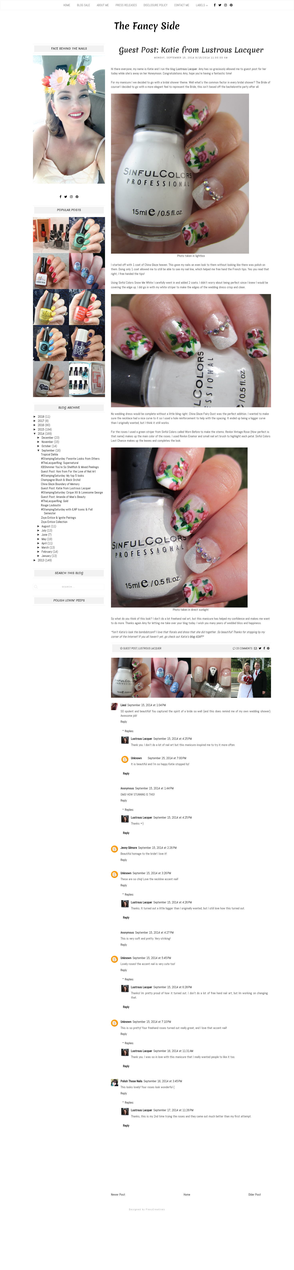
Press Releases (126, 5)
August (46, 526)
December (48, 437)
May (44, 539)
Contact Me (181, 5)
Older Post (254, 1194)
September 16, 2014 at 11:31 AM (173, 1051)
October (47, 446)
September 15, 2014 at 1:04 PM (146, 705)
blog (192, 636)
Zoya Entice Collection (54, 522)
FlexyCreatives (155, 1209)
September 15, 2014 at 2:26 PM (157, 848)
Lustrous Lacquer (186, 69)
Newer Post (118, 1194)
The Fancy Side (147, 26)
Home (66, 5)
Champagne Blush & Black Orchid (60, 480)
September (48, 450)
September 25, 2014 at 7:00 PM (167, 758)
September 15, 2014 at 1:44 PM (154, 788)
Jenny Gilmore (129, 848)
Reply (124, 722)
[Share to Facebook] (264, 648)
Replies (129, 731)
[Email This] (255, 648)
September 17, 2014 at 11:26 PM (173, 1110)
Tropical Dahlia (49, 454)
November (48, 442)
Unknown (136, 758)
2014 (41, 433)
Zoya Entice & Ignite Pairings (58, 517)
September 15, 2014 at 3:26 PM (152, 873)
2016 (41, 425)
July (44, 530)
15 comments (244, 648)
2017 (41, 421)
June (45, 534)
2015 (41, 429)
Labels (200, 5)
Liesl (123, 705)
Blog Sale (83, 5)
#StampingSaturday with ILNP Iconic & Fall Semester (67, 511)
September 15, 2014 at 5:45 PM (152, 958)
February (47, 551)
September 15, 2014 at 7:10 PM (152, 1022)
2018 (41, 416)
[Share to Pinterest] (268, 648)
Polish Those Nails (131, 1081)
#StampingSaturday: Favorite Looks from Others (70, 458)
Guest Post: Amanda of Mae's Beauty (63, 497)
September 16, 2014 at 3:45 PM (163, 1081)
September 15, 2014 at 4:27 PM (154, 932)
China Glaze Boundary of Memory (60, 484)
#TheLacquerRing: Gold (54, 501)
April (44, 543)
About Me (103, 5)
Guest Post (130, 648)
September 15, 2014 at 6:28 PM (172, 987)
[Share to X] (260, 648)
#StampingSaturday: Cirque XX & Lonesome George (72, 492)
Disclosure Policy (155, 5)
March (46, 547)
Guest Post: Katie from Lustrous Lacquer (66, 488)
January (47, 556)
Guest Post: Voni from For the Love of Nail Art (68, 471)
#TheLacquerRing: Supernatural (59, 463)
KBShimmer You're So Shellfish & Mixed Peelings (70, 467)
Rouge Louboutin (51, 505)
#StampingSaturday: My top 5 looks (62, 475)
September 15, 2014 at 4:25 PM (172, 739)
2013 (41, 560)
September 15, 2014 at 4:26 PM (172, 902)
